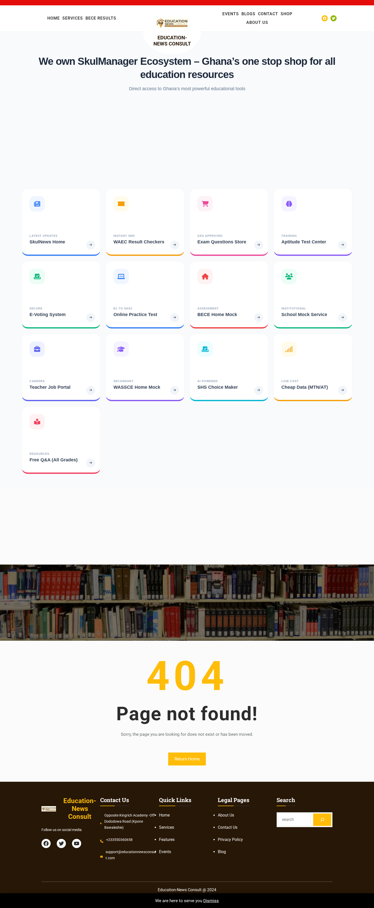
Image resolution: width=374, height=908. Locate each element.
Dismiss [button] (211, 900)
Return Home (187, 758)
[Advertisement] (187, 140)
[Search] (322, 819)
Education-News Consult (172, 41)
